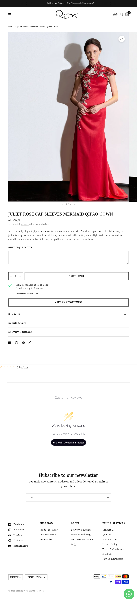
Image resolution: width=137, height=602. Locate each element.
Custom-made (48, 535)
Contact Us (108, 530)
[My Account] (115, 14)
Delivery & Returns (20, 332)
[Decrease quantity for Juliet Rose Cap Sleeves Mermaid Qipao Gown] (11, 276)
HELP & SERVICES (113, 523)
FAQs (74, 544)
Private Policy (110, 544)
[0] (126, 14)
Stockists (107, 554)
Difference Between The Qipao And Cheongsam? (68, 3)
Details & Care (17, 323)
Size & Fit (14, 314)
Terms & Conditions (113, 549)
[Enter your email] (107, 497)
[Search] (121, 14)
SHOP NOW (47, 523)
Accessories (46, 540)
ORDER (75, 523)
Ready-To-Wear (48, 530)
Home (11, 27)
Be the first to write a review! (68, 442)
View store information (27, 293)
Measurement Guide (82, 540)
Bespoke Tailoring (81, 535)
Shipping (25, 224)
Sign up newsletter (112, 559)
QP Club (106, 535)
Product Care (109, 540)
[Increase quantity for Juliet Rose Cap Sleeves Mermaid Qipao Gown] (20, 276)
